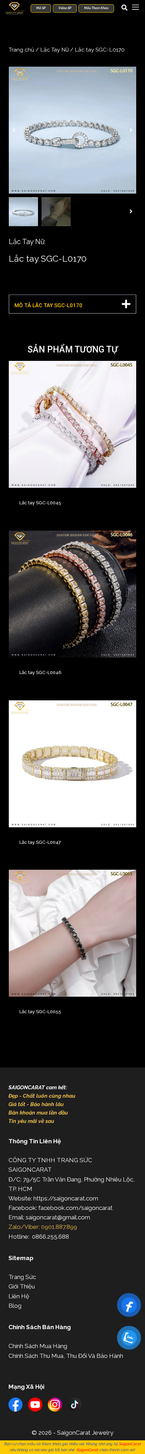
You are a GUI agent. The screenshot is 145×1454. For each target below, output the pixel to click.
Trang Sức (22, 1276)
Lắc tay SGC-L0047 (40, 842)
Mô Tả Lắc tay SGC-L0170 (48, 305)
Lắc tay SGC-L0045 (40, 502)
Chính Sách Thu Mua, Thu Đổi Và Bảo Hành (65, 1355)
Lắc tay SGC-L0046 (40, 672)
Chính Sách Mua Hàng (37, 1345)
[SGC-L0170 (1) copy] (72, 130)
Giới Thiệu (21, 1286)
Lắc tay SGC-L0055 (40, 1011)
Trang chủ (21, 49)
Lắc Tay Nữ (54, 49)
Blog (14, 1305)
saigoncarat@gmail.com (58, 1217)
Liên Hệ (18, 1296)
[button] (13, 130)
